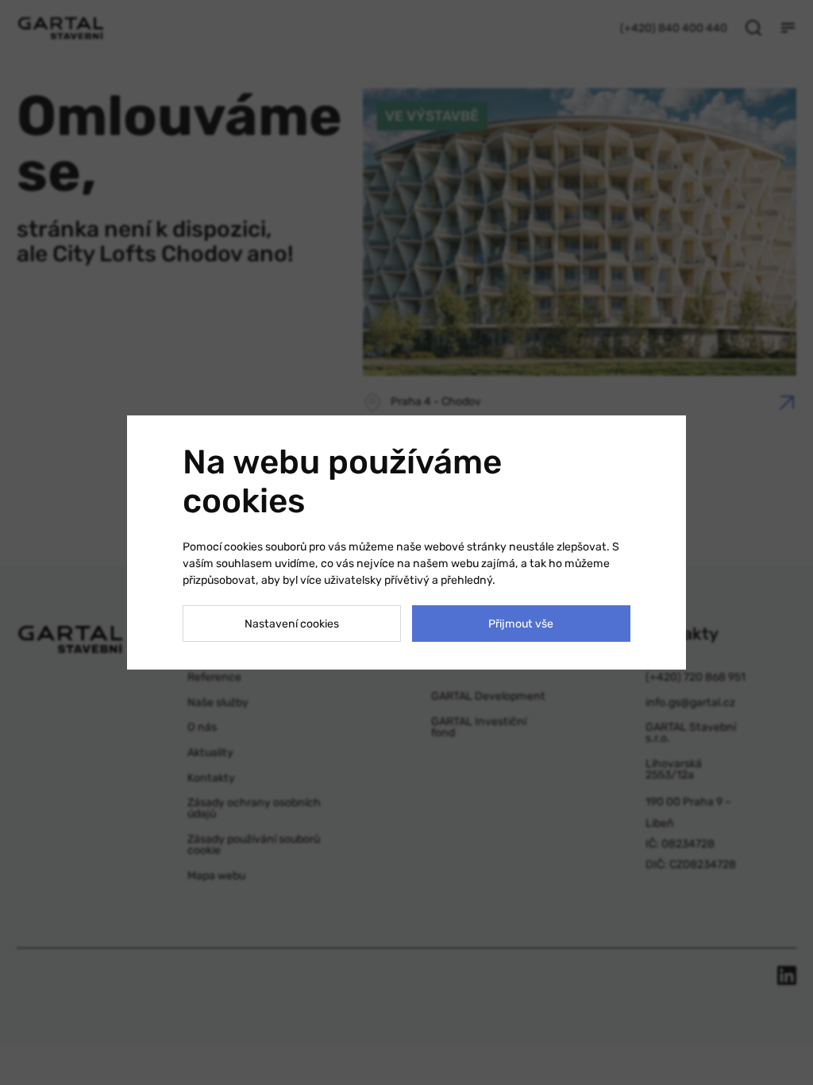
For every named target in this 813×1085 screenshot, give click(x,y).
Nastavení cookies (292, 624)
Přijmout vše (520, 624)
